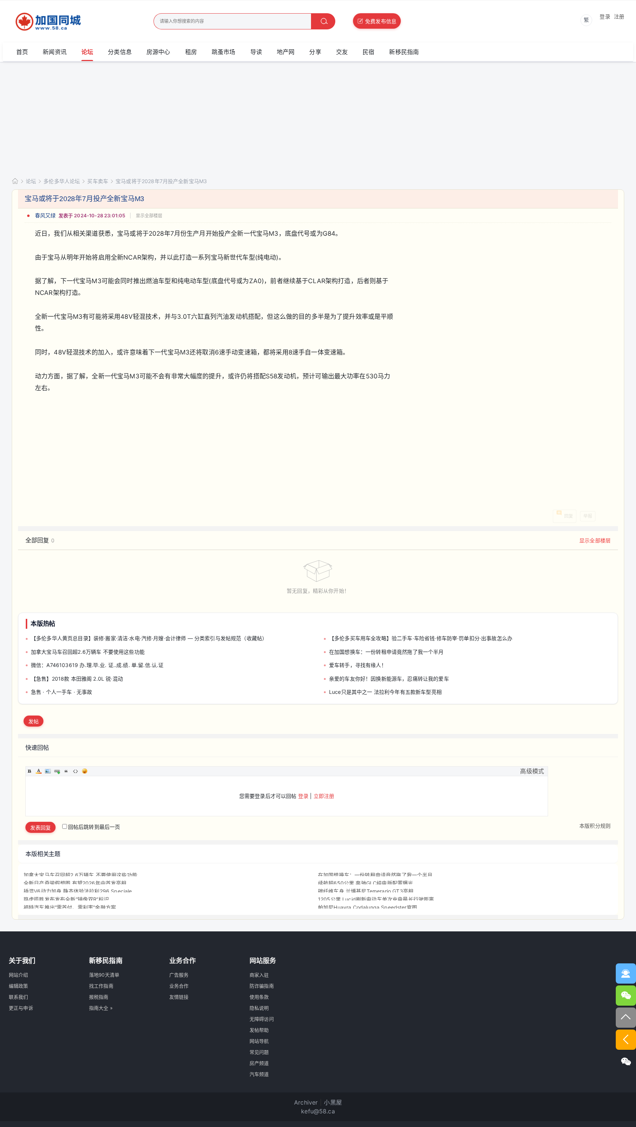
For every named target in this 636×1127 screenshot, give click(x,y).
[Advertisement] (318, 117)
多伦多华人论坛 (61, 181)
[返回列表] (626, 1040)
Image (48, 771)
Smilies (84, 771)
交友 (342, 52)
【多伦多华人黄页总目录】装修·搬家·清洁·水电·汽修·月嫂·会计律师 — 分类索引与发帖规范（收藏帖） (149, 638)
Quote (66, 771)
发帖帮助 (259, 1030)
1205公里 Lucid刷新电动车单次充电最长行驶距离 (376, 899)
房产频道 (259, 1063)
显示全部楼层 (149, 215)
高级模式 (532, 771)
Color (38, 771)
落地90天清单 (104, 975)
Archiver (306, 1102)
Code (75, 771)
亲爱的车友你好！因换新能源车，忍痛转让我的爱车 (389, 678)
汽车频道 (259, 1074)
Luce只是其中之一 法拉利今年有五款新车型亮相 (385, 692)
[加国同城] (69, 21)
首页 (22, 52)
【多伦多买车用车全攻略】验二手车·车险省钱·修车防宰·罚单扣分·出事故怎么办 (420, 638)
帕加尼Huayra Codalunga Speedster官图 (367, 907)
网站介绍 (18, 975)
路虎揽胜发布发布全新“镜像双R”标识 (66, 899)
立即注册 (324, 796)
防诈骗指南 (262, 986)
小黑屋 (333, 1102)
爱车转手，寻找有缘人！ (357, 665)
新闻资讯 (55, 52)
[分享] (626, 1062)
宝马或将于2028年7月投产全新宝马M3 (161, 181)
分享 (315, 52)
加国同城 (15, 181)
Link (57, 771)
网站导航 (259, 1041)
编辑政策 (18, 986)
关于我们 (22, 960)
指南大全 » (101, 1008)
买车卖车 (97, 181)
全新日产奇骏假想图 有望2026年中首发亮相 (75, 883)
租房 (191, 52)
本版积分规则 (595, 826)
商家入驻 (259, 975)
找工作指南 (101, 986)
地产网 (285, 52)
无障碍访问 (262, 1019)
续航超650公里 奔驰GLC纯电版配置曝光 (365, 883)
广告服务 (179, 975)
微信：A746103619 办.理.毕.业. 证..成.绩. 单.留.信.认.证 (97, 665)
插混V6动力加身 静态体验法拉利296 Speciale (78, 891)
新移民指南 (404, 52)
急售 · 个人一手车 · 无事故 (61, 692)
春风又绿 (45, 215)
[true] (323, 21)
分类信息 (120, 52)
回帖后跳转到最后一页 (94, 827)
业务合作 (179, 986)
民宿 (368, 52)
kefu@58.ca (318, 1111)
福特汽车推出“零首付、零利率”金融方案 (70, 907)
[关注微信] (626, 995)
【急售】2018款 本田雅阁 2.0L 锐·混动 (77, 678)
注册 (619, 16)
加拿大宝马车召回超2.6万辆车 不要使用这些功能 (88, 652)
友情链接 (179, 997)
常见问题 (259, 1052)
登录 (605, 16)
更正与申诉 (21, 1008)
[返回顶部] (626, 1017)
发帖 (33, 721)
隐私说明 (259, 1008)
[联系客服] (626, 973)
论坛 (87, 52)
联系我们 (18, 997)
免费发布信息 (380, 21)
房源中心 (158, 52)
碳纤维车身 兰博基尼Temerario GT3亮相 (365, 891)
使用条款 (259, 997)
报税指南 (99, 997)
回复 (568, 516)
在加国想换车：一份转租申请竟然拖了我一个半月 (386, 652)
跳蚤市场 (224, 52)
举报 (587, 516)
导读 (256, 52)
